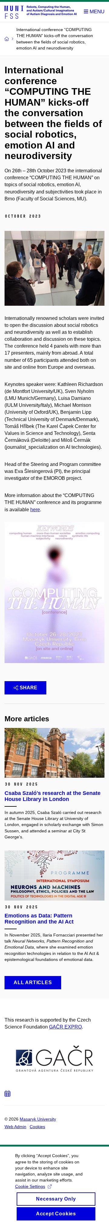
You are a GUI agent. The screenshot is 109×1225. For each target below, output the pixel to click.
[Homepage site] (41, 12)
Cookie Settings (30, 1186)
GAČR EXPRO (65, 1026)
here (35, 509)
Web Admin (15, 1126)
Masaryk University (38, 1119)
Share (28, 687)
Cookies (37, 1126)
